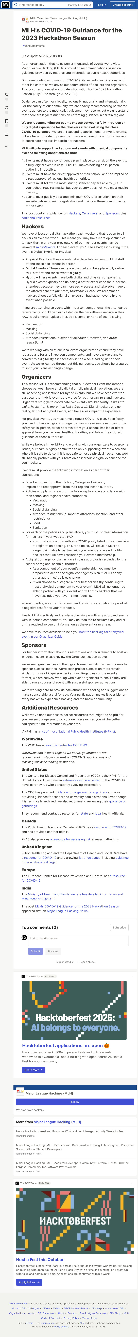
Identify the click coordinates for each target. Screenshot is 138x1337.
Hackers (74, 213)
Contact (71, 1313)
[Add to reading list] (6, 122)
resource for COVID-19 (110, 827)
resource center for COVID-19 (66, 745)
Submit (35, 951)
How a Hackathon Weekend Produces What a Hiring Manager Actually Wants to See (69, 1133)
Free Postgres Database (93, 1313)
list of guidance (89, 857)
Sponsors (112, 213)
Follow (75, 1102)
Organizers (89, 213)
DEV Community (18, 1303)
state (84, 813)
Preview (53, 951)
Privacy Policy (71, 1318)
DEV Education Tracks (76, 1308)
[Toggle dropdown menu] (132, 976)
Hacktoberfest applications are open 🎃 (66, 1045)
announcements (34, 45)
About (61, 1313)
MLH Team (37, 18)
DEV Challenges (30, 1308)
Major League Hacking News (67, 911)
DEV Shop (115, 1313)
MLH (126, 1313)
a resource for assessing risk (70, 839)
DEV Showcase (46, 1313)
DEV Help (97, 1308)
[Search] (16, 5)
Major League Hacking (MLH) (68, 18)
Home (15, 1308)
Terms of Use (89, 1318)
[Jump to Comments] (6, 109)
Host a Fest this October (40, 1259)
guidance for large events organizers (81, 792)
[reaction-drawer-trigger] (6, 96)
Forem (29, 1323)
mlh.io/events (45, 247)
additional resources (36, 218)
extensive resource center (81, 780)
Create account (123, 4)
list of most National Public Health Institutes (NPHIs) (78, 731)
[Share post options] (6, 146)
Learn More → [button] (34, 1070)
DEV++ (46, 1308)
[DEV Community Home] (5, 4)
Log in (102, 4)
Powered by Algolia (78, 5)
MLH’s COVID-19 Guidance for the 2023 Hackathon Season (77, 906)
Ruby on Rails (61, 1326)
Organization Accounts (21, 1313)
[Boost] (6, 134)
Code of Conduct (65, 961)
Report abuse (87, 961)
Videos (57, 1308)
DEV (81, 1323)
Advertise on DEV (114, 1308)
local (98, 813)
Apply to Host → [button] (29, 1282)
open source (48, 1323)
